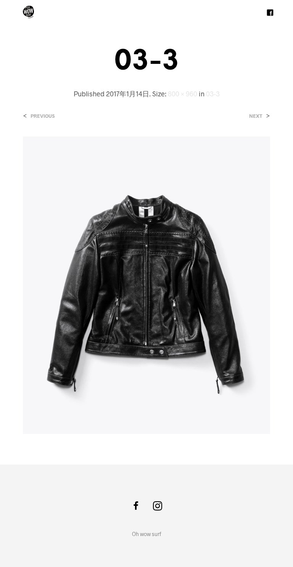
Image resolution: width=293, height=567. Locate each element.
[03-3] (146, 284)
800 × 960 (182, 93)
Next (255, 116)
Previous (43, 116)
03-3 (213, 93)
